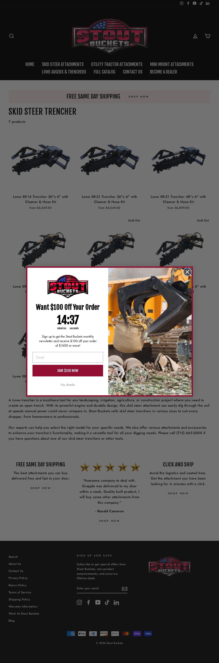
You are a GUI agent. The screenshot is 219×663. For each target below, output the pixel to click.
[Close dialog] (187, 272)
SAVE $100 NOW (67, 370)
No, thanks (68, 384)
